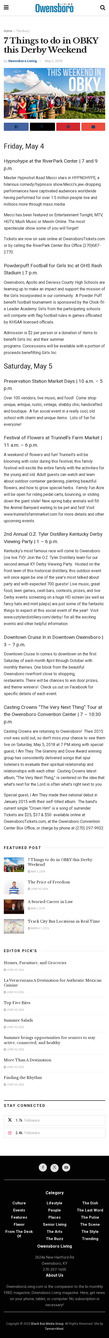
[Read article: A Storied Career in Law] (14, 906)
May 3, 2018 (53, 61)
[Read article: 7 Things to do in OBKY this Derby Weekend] (14, 864)
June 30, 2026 (39, 889)
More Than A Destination (27, 1060)
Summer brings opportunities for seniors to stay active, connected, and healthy (49, 1040)
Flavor (19, 1224)
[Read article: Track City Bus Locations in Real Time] (14, 926)
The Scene (90, 1224)
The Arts (54, 1231)
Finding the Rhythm (23, 1077)
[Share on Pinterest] (68, 127)
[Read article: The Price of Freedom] (14, 887)
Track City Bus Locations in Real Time (64, 921)
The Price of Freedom (49, 882)
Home (8, 31)
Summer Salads (18, 1020)
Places (54, 1217)
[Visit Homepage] (54, 8)
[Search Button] (102, 7)
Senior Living (54, 1224)
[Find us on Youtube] (66, 1167)
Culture (19, 1203)
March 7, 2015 (39, 928)
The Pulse (90, 1217)
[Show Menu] (6, 7)
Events (19, 1210)
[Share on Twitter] (42, 127)
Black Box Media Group (47, 1324)
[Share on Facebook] (16, 127)
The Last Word (90, 1210)
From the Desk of (19, 1233)
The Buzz (23, 31)
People (54, 1210)
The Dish (90, 1203)
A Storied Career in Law (50, 901)
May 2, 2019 (37, 908)
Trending (90, 1238)
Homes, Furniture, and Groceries (35, 963)
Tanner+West (54, 1329)
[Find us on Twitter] (54, 1168)
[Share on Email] (93, 127)
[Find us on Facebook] (43, 1167)
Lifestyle (54, 1203)
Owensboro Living (22, 61)
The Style (90, 1231)
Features (19, 1217)
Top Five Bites (17, 1003)
